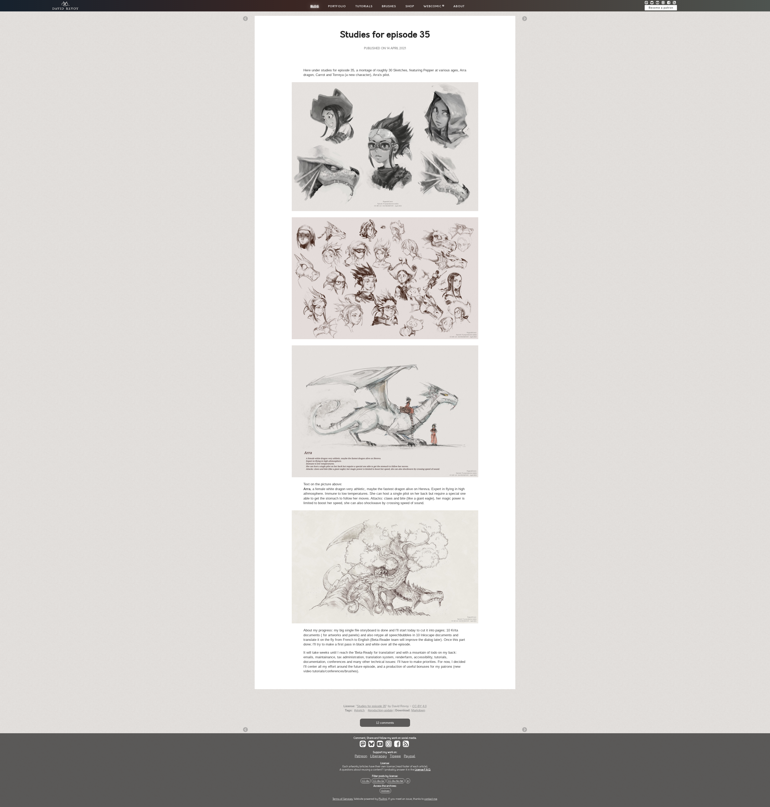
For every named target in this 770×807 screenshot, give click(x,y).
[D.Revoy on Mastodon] (647, 3)
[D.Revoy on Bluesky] (653, 3)
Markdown (418, 710)
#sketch (359, 710)
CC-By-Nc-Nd (395, 781)
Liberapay (378, 756)
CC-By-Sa (378, 781)
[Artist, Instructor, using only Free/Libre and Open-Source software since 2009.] (64, 9)
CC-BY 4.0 (419, 706)
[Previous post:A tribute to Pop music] (245, 19)
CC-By (365, 781)
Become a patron (661, 7)
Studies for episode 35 (371, 706)
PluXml (383, 799)
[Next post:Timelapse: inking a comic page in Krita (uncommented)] (524, 19)
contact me (430, 799)
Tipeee (395, 756)
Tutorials (364, 6)
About (459, 6)
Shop (409, 6)
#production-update (380, 710)
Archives (385, 791)
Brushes (389, 6)
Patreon (361, 756)
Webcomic (433, 6)
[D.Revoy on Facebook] (670, 3)
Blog (314, 6)
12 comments (385, 722)
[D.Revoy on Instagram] (664, 3)
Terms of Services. (342, 799)
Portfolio (337, 6)
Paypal (409, 756)
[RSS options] (675, 3)
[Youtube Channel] (659, 3)
